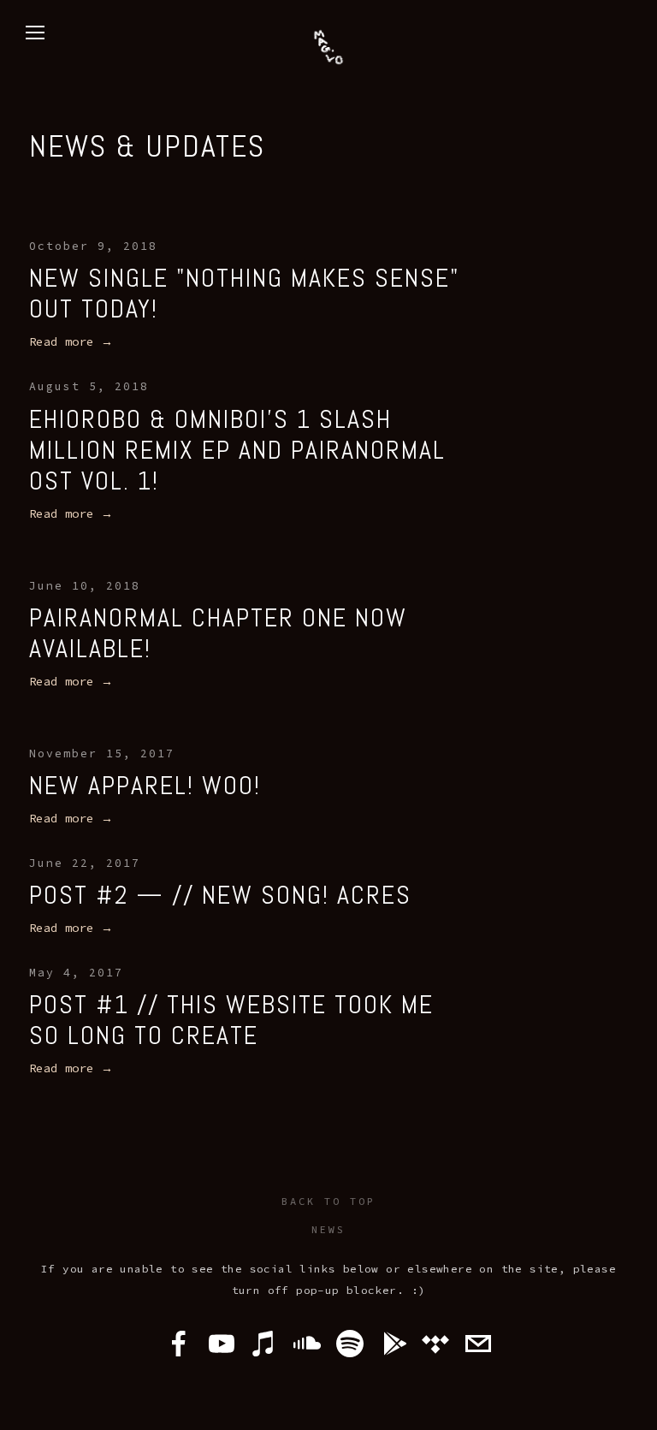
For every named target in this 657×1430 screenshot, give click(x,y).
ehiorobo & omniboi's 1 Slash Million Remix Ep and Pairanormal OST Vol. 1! (237, 450)
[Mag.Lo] (221, 1343)
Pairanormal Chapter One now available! (218, 633)
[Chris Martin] (350, 1343)
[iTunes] (264, 1343)
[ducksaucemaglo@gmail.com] (478, 1343)
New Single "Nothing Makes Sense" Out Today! (244, 293)
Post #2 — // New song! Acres (220, 895)
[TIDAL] (435, 1343)
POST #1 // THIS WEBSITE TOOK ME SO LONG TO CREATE (231, 1020)
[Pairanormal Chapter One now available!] (250, 558)
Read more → (71, 341)
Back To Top (328, 1201)
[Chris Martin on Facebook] (178, 1343)
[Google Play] (392, 1343)
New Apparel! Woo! (145, 785)
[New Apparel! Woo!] (145, 726)
